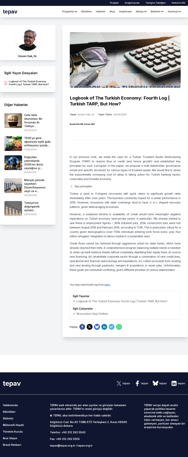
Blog (112, 11)
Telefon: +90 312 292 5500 (68, 432)
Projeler (114, 2)
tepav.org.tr (85, 445)
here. (107, 284)
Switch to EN (178, 2)
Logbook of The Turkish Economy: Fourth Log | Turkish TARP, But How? (120, 301)
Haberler (100, 11)
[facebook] (82, 327)
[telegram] (112, 327)
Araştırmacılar (132, 2)
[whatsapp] (119, 327)
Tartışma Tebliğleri (156, 2)
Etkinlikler (86, 11)
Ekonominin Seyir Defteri (90, 313)
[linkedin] (104, 327)
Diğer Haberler (16, 105)
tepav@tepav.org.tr (62, 445)
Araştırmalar (125, 11)
